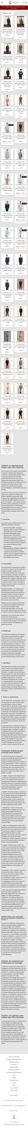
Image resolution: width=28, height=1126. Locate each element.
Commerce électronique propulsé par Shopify (13, 1124)
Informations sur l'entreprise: (13, 1105)
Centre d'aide (14, 1090)
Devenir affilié (14, 1088)
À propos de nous (14, 1080)
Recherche (14, 1064)
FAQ (14, 1075)
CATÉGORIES (13, 1095)
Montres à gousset (14, 1062)
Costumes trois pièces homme (14, 1059)
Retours (14, 1077)
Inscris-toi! (13, 1110)
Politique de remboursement (14, 1072)
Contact (14, 1082)
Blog (14, 1085)
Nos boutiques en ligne (14, 1100)
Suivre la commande (14, 1056)
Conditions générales (13, 1069)
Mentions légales (14, 1067)
